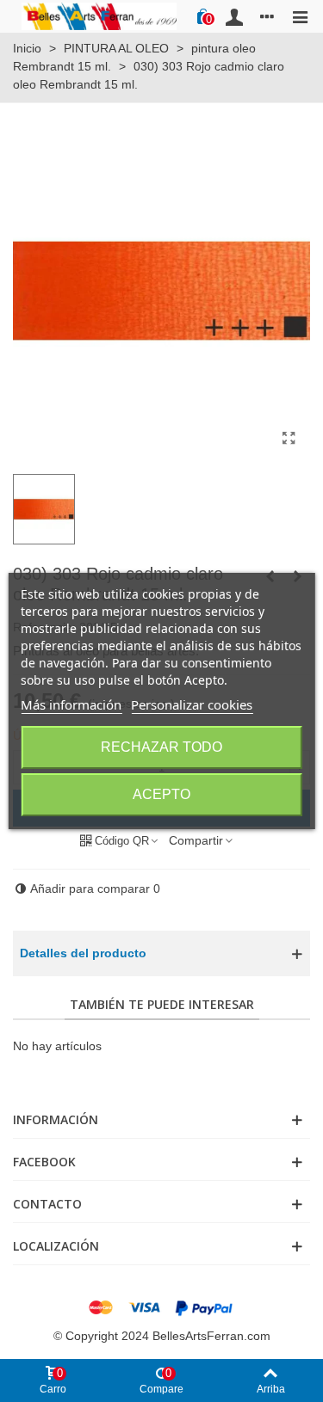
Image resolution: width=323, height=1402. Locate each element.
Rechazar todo (161, 747)
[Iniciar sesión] (234, 16)
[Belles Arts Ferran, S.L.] (99, 16)
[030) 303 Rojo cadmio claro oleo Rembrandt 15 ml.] (288, 439)
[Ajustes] (267, 16)
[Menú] (299, 16)
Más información (71, 704)
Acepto (161, 794)
